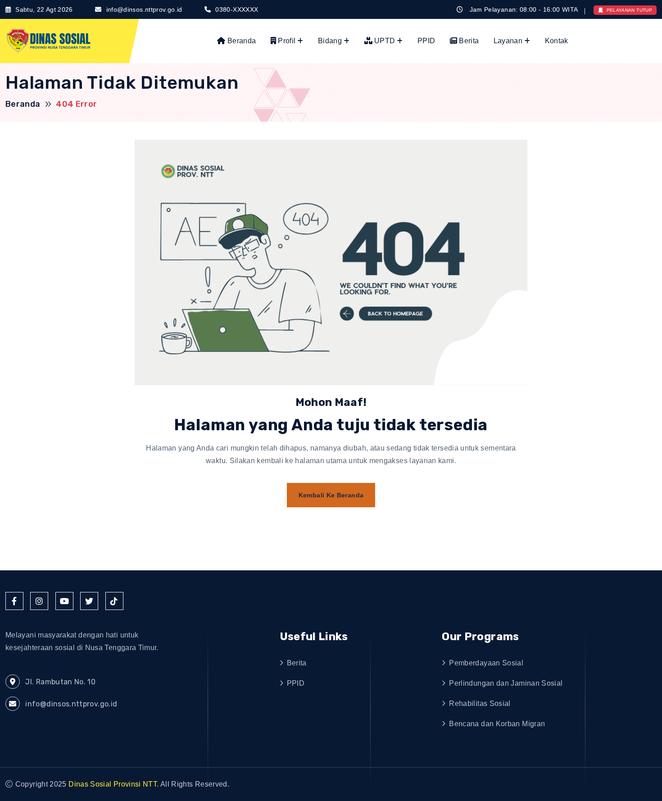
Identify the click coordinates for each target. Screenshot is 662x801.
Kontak (556, 41)
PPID (426, 41)
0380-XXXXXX (236, 9)
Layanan (508, 41)
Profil (285, 41)
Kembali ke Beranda (331, 495)
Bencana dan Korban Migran (497, 724)
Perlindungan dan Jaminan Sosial (505, 683)
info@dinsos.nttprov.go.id (144, 9)
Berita (468, 41)
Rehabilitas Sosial (479, 703)
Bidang (330, 41)
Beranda (241, 41)
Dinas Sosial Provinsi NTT (112, 784)
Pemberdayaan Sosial (486, 663)
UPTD (383, 41)
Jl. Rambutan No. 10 (59, 682)
